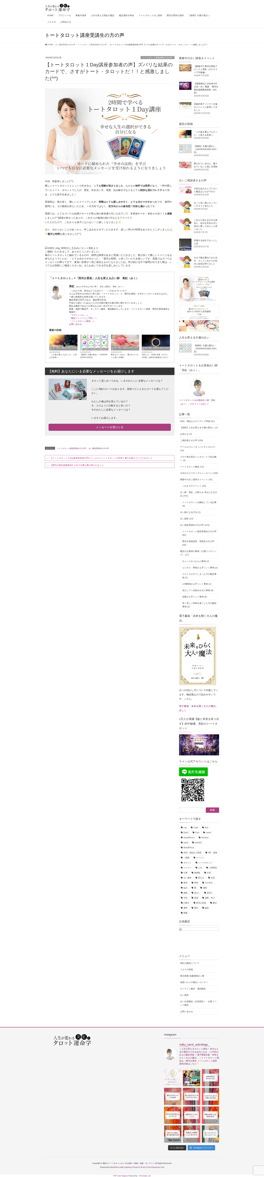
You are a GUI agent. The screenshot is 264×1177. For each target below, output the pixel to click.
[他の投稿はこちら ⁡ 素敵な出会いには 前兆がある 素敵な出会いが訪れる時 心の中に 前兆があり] (210, 1115)
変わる (201, 878)
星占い (197, 893)
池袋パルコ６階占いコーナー (194, 982)
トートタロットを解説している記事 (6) (199, 504)
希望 (196, 883)
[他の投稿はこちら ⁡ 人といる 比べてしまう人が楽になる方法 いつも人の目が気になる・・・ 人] (210, 1096)
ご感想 (186, 857)
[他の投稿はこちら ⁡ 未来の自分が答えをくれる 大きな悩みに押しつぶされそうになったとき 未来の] (210, 1077)
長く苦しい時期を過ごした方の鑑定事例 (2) (199, 605)
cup (185, 827)
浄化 (185, 898)
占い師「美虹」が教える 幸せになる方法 (63, 348)
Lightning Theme (131, 1167)
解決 (215, 903)
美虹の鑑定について (189, 963)
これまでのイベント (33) (194, 486)
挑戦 (185, 893)
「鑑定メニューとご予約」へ (83, 318)
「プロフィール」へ (78, 315)
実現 (185, 883)
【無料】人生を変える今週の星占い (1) (199, 427)
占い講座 (187, 878)
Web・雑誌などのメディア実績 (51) (197, 421)
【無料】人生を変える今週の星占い (95, 349)
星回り (210, 893)
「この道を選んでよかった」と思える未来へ (63, 356)
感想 (205, 888)
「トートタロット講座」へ (82, 321)
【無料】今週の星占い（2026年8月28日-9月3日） (93, 356)
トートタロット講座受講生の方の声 (157, 57)
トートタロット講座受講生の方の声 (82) (199, 533)
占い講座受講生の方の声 (99, 448)
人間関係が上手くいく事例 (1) (196, 584)
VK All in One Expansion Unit (152, 1167)
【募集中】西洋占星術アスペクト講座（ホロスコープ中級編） (205, 69)
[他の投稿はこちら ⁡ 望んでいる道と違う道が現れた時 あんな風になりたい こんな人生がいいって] (172, 1134)
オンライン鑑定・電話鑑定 (193, 988)
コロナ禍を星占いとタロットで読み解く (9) (198, 459)
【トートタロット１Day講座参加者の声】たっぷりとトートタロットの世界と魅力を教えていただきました (101, 458)
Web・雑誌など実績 (192, 852)
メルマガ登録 (186, 969)
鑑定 (207, 908)
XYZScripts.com (145, 1176)
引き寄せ (209, 883)
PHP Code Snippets (120, 1176)
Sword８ (205, 837)
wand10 (198, 842)
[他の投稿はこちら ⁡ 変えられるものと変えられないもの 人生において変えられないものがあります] (210, 1134)
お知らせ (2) (186, 434)
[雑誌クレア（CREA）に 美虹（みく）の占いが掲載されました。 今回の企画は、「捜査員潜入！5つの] (172, 1077)
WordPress (115, 1167)
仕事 (185, 873)
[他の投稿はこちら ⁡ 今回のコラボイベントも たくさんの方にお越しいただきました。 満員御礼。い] (191, 1077)
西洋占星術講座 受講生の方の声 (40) (198, 543)
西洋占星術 (201, 903)
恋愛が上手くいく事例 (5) (194, 597)
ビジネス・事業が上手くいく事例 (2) (200, 567)
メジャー (187, 868)
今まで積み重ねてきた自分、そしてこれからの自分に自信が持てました (205, 260)
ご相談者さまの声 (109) (191, 440)
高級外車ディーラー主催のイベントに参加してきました (205, 107)
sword (208, 832)
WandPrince (188, 847)
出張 (209, 873)
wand (185, 842)
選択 (196, 908)
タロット (187, 863)
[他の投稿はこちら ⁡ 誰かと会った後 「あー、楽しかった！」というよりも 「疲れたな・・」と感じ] (191, 1096)
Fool (197, 832)
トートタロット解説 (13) (192, 466)
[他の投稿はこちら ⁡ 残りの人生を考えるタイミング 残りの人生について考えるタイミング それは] (172, 1115)
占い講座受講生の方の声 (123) (194, 525)
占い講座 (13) (186, 518)
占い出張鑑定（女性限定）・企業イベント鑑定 (198, 1003)
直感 (196, 898)
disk (206, 827)
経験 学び (210, 898)
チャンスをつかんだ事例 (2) (195, 561)
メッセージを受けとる (109, 427)
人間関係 (213, 868)
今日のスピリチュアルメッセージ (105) (199, 473)
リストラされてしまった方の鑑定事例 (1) (199, 576)
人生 (200, 868)
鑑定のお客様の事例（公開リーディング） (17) (198, 553)
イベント (200, 857)
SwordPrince (189, 837)
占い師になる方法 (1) (190, 512)
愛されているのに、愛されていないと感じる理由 (124, 356)
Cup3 (195, 827)
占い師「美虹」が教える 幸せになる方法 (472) (198, 494)
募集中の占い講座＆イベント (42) (196, 479)
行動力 (186, 903)
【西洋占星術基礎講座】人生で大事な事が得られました (77, 465)
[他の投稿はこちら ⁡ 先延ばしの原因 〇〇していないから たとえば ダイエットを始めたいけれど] (191, 1134)
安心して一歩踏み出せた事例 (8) (197, 590)
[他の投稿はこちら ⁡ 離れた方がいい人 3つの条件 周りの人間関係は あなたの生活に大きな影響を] (172, 1096)
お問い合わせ (75, 324)
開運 (185, 913)
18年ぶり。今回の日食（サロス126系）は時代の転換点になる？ (155, 356)
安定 (213, 878)
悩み (185, 888)
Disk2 (186, 832)
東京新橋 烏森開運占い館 (192, 976)
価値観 (197, 873)
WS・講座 (212, 852)
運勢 (185, 908)
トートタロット (205, 863)
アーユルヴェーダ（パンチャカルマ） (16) (198, 449)
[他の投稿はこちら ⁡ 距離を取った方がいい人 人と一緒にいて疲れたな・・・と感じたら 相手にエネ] (191, 1115)
